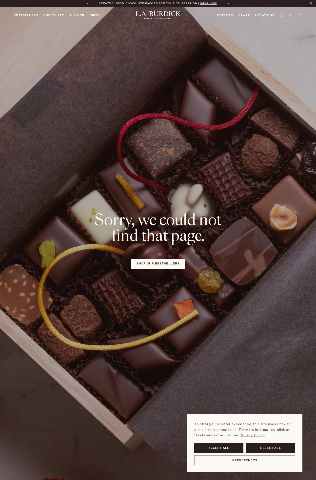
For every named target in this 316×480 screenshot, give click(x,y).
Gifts (94, 15)
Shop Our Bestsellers (158, 263)
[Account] (291, 15)
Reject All (270, 447)
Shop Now (208, 3)
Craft (244, 15)
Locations (264, 15)
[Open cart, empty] (299, 15)
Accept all (219, 447)
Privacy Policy (252, 435)
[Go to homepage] (158, 15)
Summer (76, 15)
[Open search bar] (282, 15)
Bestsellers (26, 15)
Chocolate (53, 15)
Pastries (225, 15)
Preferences (244, 460)
